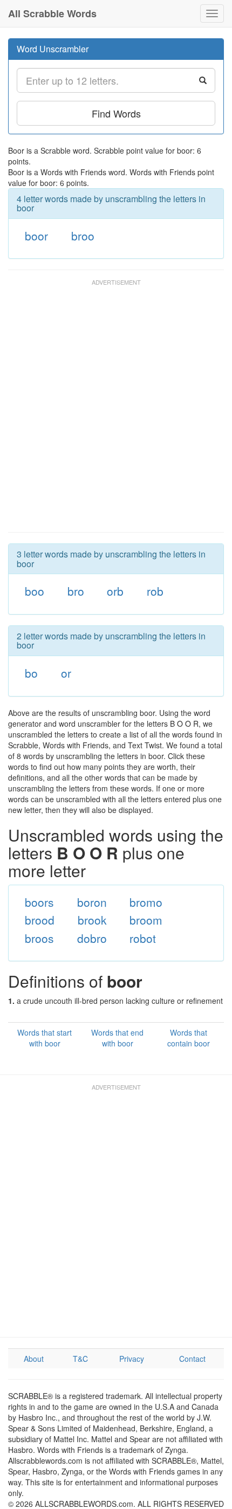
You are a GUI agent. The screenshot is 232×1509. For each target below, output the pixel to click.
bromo (145, 902)
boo (34, 591)
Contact (192, 1358)
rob (155, 591)
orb (115, 591)
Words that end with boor (117, 1038)
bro (75, 591)
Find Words (116, 113)
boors (39, 902)
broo (82, 236)
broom (145, 920)
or (66, 673)
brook (92, 920)
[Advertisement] (116, 411)
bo (31, 673)
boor (36, 236)
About (34, 1358)
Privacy (131, 1358)
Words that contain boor (188, 1038)
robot (142, 938)
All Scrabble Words (52, 13)
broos (39, 938)
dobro (92, 938)
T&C (80, 1358)
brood (39, 920)
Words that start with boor (44, 1038)
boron (92, 902)
